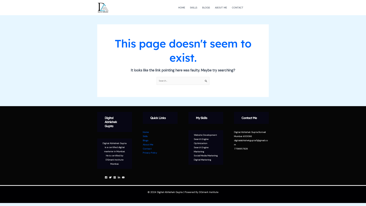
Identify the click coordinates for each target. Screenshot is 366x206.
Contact (147, 148)
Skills (145, 136)
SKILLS (193, 7)
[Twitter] (110, 177)
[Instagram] (114, 177)
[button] (259, 7)
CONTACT (237, 7)
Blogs (145, 140)
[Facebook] (106, 177)
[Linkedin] (119, 177)
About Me (148, 144)
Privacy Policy (150, 152)
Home (146, 132)
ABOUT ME (221, 7)
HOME (181, 7)
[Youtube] (123, 177)
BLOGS (206, 7)
